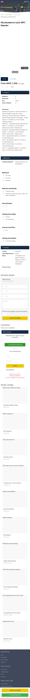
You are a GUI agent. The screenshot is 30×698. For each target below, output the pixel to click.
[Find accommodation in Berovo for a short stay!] (6, 7)
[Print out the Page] (13, 28)
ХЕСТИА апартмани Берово (10, 587)
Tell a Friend (13, 79)
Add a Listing (26, 7)
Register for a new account (17, 377)
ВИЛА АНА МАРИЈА (8, 509)
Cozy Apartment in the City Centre (11, 613)
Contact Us (3, 662)
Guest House (17, 14)
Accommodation (9, 14)
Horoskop (3, 676)
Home (2, 14)
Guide (2, 674)
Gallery (25, 68)
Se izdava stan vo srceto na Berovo (12, 483)
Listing (4, 79)
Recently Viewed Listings (6, 686)
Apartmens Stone (7, 638)
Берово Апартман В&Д (9, 561)
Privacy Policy (4, 669)
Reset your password (15, 375)
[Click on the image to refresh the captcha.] (14, 311)
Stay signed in (10, 370)
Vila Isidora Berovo (8, 457)
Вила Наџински (7, 431)
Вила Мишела (7, 535)
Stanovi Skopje (4, 684)
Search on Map (4, 659)
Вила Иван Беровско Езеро (10, 405)
